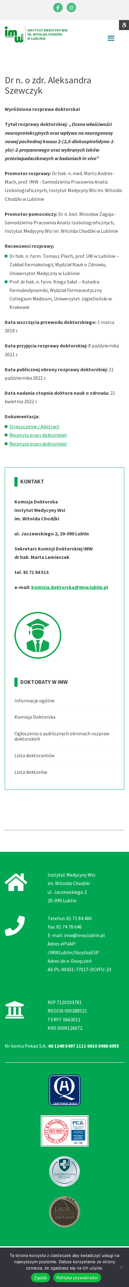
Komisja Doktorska (34, 717)
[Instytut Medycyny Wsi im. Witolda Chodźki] (36, 34)
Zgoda (40, 1277)
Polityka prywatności (77, 1277)
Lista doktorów (30, 772)
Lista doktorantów (34, 755)
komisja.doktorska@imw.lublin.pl (69, 587)
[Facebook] (58, 7)
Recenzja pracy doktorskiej (38, 435)
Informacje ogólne (34, 701)
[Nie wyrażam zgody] (121, 1267)
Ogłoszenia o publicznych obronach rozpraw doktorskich (61, 736)
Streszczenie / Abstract (34, 426)
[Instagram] (71, 7)
